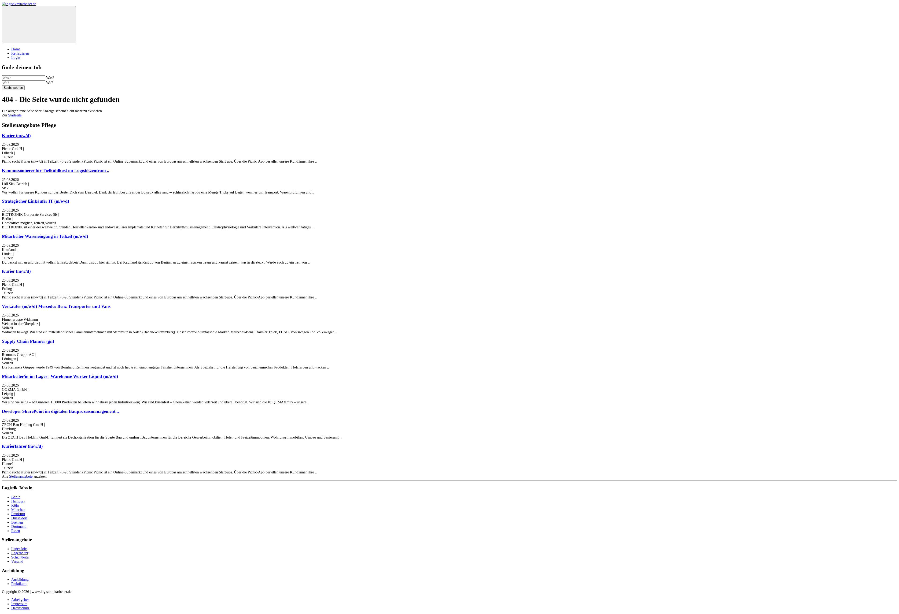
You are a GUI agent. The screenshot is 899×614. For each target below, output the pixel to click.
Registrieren (20, 53)
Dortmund (18, 526)
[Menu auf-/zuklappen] (39, 24)
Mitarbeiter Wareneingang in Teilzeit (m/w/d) (45, 236)
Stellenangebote (21, 476)
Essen (15, 531)
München (18, 510)
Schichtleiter (20, 557)
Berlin (15, 497)
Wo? (49, 83)
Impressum (19, 604)
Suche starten (13, 87)
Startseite (15, 115)
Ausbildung (20, 579)
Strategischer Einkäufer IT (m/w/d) (35, 201)
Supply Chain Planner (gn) (28, 341)
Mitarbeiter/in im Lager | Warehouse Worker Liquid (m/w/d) (60, 376)
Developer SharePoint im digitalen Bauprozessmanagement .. (60, 411)
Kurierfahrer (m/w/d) (22, 446)
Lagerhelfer (19, 553)
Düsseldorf (19, 518)
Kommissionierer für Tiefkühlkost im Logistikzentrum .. (55, 170)
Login (15, 58)
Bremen (17, 522)
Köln (15, 505)
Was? (50, 78)
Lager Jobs (19, 549)
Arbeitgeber (20, 600)
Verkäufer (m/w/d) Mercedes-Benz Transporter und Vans (56, 306)
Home (15, 49)
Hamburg (18, 501)
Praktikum (18, 584)
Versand (17, 561)
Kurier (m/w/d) (16, 135)
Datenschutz (20, 608)
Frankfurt (18, 514)
